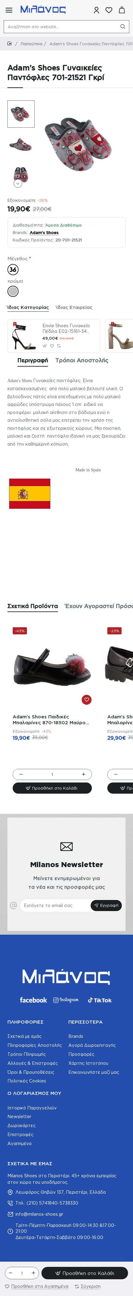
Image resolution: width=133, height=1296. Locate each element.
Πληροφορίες (25, 1022)
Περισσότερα (85, 1022)
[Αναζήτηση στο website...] (123, 26)
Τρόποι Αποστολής (82, 360)
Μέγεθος (17, 258)
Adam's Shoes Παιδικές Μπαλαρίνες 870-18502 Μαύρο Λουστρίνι (49, 720)
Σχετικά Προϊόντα (32, 606)
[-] (10, 1273)
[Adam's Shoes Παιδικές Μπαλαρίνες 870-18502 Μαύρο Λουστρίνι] (52, 667)
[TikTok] (99, 1000)
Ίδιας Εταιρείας (74, 307)
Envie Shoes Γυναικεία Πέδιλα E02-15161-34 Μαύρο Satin (66, 328)
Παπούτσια (31, 44)
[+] (33, 1273)
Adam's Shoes (44, 232)
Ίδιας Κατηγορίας (28, 307)
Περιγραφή (32, 360)
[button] (18, 104)
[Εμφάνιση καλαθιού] (122, 10)
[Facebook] (33, 1000)
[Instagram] (66, 1000)
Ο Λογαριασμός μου (34, 1093)
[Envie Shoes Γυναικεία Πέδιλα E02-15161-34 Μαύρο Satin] (24, 336)
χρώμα (15, 281)
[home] (10, 44)
